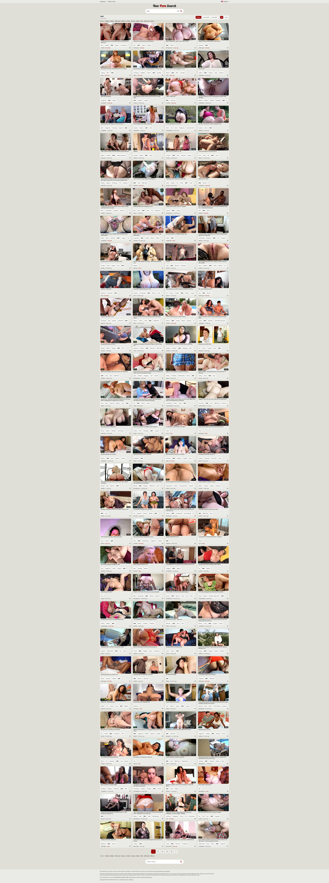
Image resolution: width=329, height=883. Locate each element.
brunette (135, 155)
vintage (210, 651)
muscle (168, 513)
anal (176, 128)
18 (193, 320)
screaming (136, 238)
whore (172, 651)
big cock (183, 155)
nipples (135, 265)
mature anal (110, 651)
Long (226, 17)
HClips (102, 405)
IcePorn (168, 791)
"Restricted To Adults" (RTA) (122, 877)
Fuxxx (134, 213)
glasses (168, 348)
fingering (146, 375)
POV (171, 788)
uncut (217, 155)
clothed (140, 375)
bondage (218, 100)
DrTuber (135, 571)
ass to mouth (187, 513)
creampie (125, 183)
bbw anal (118, 21)
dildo (114, 568)
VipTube (135, 268)
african (200, 541)
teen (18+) (201, 403)
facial (124, 651)
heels (148, 403)
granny (133, 21)
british (157, 238)
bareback (201, 45)
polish (212, 843)
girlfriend (168, 458)
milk (134, 596)
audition (179, 458)
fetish (181, 183)
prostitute (174, 375)
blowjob (140, 568)
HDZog (200, 378)
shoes (143, 403)
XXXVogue (136, 48)
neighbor (143, 72)
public (167, 128)
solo (200, 155)
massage (185, 348)
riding (217, 761)
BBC (134, 210)
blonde (102, 485)
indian (128, 21)
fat (172, 128)
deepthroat (156, 320)
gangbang (103, 100)
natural (143, 45)
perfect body (181, 375)
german (206, 100)
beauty (116, 45)
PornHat (168, 103)
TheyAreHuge (169, 130)
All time (198, 17)
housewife (156, 651)
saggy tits (153, 541)
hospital (205, 265)
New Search (164, 6)
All (221, 17)
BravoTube (136, 846)
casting (103, 72)
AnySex (135, 103)
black (102, 761)
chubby (107, 21)
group (181, 816)
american (152, 623)
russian (210, 348)
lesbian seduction (121, 155)
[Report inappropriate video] (130, 48)
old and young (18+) (220, 320)
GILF (151, 375)
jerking (178, 210)
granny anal (169, 485)
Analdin (103, 48)
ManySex (168, 736)
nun (106, 513)
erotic (150, 651)
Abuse (131, 879)
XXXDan (201, 130)
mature (112, 21)
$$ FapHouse (169, 48)
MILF (108, 72)
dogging (168, 568)
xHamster (103, 158)
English (225, 1)
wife (151, 128)
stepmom (107, 128)
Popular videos (112, 1)
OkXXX (135, 736)
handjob (223, 238)
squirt (167, 651)
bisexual (139, 513)
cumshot (182, 72)
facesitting (169, 403)
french (149, 72)
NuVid (102, 543)
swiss (222, 761)
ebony (152, 21)
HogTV (167, 378)
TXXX (134, 350)
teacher (123, 458)
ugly (200, 265)
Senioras (135, 240)
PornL (167, 433)
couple (147, 238)
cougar (192, 293)
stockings (136, 72)
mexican (157, 596)
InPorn (200, 461)
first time (223, 403)
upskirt (200, 72)
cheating (201, 761)
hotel (191, 183)
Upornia (200, 240)
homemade (123, 45)
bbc (142, 21)
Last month (206, 17)
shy (102, 596)
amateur (159, 72)
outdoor (211, 72)
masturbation (145, 541)
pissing (103, 183)
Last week (214, 17)
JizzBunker (201, 75)
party (208, 843)
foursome (172, 100)
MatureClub (201, 708)
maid (208, 210)
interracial (114, 128)
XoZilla (167, 158)
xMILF (134, 75)
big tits (121, 128)
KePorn (200, 158)
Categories (103, 1)
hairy (107, 238)
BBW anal (144, 183)
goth (190, 458)
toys (102, 541)
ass (102, 45)
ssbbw (138, 21)
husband (211, 761)
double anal (179, 513)
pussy (102, 238)
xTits (167, 75)
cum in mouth (217, 706)
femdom (177, 843)
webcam (208, 238)
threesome (182, 128)
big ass (124, 21)
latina (151, 155)
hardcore (112, 238)
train (200, 430)
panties (114, 678)
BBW (112, 45)
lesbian (108, 155)
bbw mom (147, 21)
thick (204, 155)
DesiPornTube (202, 405)
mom (206, 128)
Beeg (102, 75)
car (120, 651)
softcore (221, 72)
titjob (180, 403)
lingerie (146, 100)
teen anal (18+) (190, 128)
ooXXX (167, 268)
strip (216, 72)
